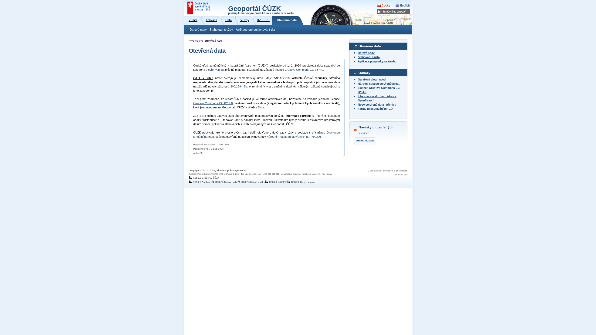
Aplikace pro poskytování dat (255, 29)
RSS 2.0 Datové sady (226, 182)
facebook (306, 174)
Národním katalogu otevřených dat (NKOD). (294, 136)
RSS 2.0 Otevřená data (303, 182)
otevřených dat (215, 69)
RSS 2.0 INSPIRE (278, 182)
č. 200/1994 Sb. (237, 86)
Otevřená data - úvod (372, 79)
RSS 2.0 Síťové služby (253, 182)
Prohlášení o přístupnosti (395, 171)
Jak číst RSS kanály (322, 174)
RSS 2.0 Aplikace (202, 182)
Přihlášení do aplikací (394, 11)
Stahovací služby (221, 29)
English (405, 5)
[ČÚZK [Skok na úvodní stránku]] (199, 8)
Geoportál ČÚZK (261, 10)
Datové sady (198, 29)
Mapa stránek (374, 171)
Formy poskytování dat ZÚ (375, 109)
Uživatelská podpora (291, 174)
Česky (386, 5)
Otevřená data (370, 46)
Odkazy (364, 73)
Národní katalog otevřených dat (379, 83)
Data (261, 107)
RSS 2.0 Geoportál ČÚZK (206, 178)
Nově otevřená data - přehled (377, 104)
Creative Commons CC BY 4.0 (304, 69)
